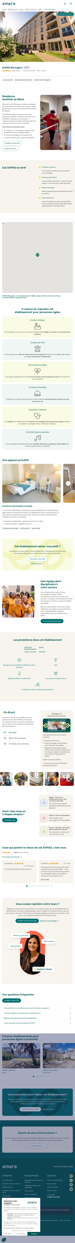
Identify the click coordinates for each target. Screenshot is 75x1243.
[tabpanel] (37, 674)
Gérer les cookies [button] (65, 1220)
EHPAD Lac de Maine (50, 1070)
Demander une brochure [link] (65, 14)
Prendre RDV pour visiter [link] (30, 1109)
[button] (36, 527)
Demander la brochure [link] (37, 559)
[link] (37, 563)
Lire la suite (45, 880)
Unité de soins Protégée (41, 80)
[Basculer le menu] (71, 4)
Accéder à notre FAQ (11, 1000)
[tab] (30, 647)
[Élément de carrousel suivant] (68, 483)
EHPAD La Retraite (8, 1070)
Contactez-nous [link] (9, 820)
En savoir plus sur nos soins (52, 621)
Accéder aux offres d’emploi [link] (27, 921)
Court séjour (7, 80)
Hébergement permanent (22, 80)
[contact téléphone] (65, 4)
